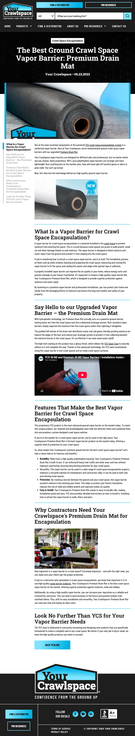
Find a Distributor (50, 26)
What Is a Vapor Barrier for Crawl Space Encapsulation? (18, 147)
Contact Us (119, 26)
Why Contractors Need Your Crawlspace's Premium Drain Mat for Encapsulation (17, 186)
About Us (73, 26)
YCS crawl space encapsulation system (103, 144)
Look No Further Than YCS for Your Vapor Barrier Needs (18, 199)
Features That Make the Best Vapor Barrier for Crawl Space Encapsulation (18, 171)
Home (8, 26)
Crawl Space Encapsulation (67, 40)
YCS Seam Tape (111, 343)
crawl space (109, 243)
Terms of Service (61, 728)
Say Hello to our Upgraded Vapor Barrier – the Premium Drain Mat (19, 158)
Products (22, 26)
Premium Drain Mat (69, 151)
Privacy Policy (59, 731)
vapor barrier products (60, 583)
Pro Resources (93, 26)
